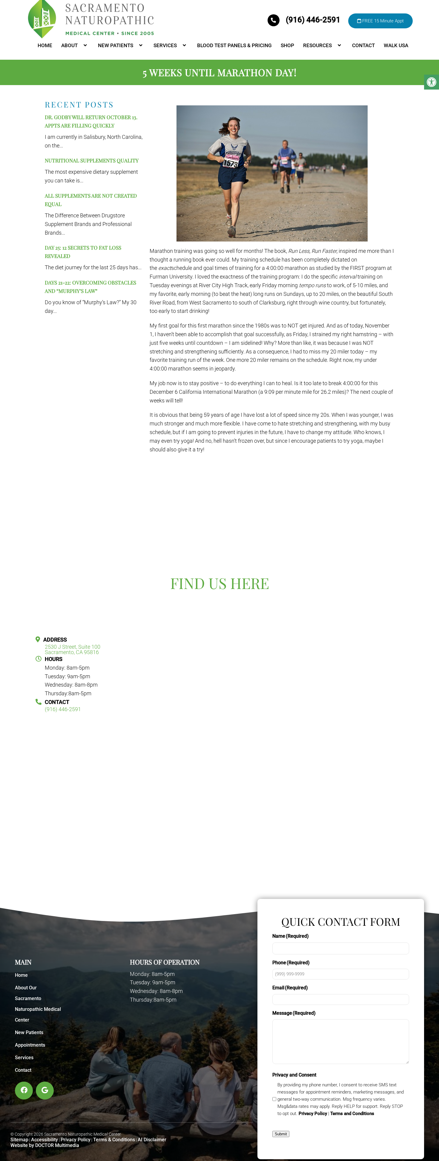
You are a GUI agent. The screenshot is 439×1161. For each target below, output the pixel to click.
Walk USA (396, 45)
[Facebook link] (24, 1091)
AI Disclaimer (152, 1139)
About (69, 45)
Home (45, 45)
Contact (363, 45)
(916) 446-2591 (313, 19)
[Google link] (45, 1091)
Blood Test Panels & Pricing (234, 45)
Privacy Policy (75, 1139)
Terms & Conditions (114, 1139)
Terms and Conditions (352, 1113)
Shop (287, 45)
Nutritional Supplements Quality (92, 160)
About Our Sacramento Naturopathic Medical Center (38, 1004)
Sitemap (19, 1139)
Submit (281, 1134)
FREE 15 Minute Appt (382, 21)
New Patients (115, 45)
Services (165, 45)
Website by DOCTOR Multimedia (44, 1145)
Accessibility (44, 1139)
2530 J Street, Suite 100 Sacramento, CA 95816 (72, 649)
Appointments (30, 1045)
